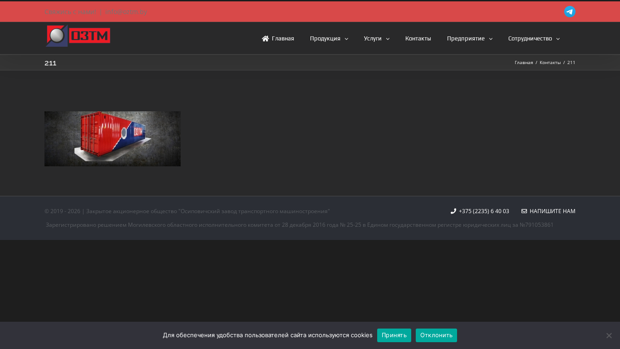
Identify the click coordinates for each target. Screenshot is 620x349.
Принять (394, 335)
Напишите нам (551, 211)
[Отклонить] (608, 335)
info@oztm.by (126, 11)
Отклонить (436, 335)
